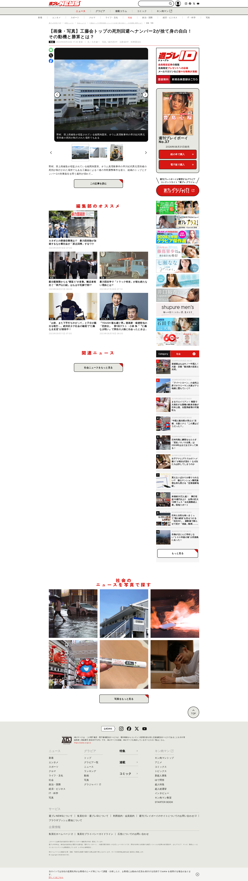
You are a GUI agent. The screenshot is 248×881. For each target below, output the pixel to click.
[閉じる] (197, 874)
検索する (170, 3)
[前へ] (57, 95)
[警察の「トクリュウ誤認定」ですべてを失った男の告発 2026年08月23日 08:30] (175, 664)
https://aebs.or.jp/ (82, 743)
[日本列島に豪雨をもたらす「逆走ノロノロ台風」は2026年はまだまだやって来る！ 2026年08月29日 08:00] (73, 613)
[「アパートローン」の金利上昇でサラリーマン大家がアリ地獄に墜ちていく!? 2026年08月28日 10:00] (124, 613)
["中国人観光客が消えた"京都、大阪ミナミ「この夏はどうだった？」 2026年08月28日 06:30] (73, 664)
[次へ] (145, 95)
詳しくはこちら (56, 877)
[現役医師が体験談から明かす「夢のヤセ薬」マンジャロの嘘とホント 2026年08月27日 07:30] (124, 664)
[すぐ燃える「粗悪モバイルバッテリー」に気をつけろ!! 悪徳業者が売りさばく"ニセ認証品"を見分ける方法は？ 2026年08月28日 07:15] (175, 613)
